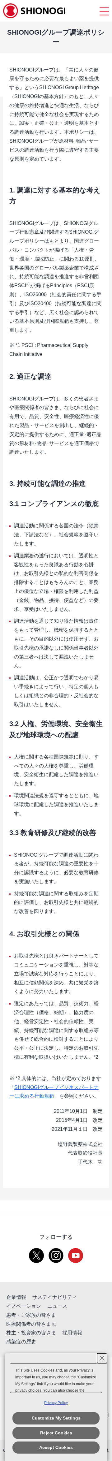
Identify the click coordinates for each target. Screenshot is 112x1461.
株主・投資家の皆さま (31, 1332)
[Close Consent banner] (102, 1358)
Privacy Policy (56, 1403)
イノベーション (23, 1306)
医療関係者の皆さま (28, 1324)
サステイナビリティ (54, 1297)
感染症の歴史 (21, 1341)
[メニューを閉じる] (104, 11)
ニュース (57, 1306)
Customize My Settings (56, 1418)
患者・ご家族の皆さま (31, 1315)
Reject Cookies (56, 1432)
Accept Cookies (56, 1447)
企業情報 (16, 1297)
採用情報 (72, 1332)
